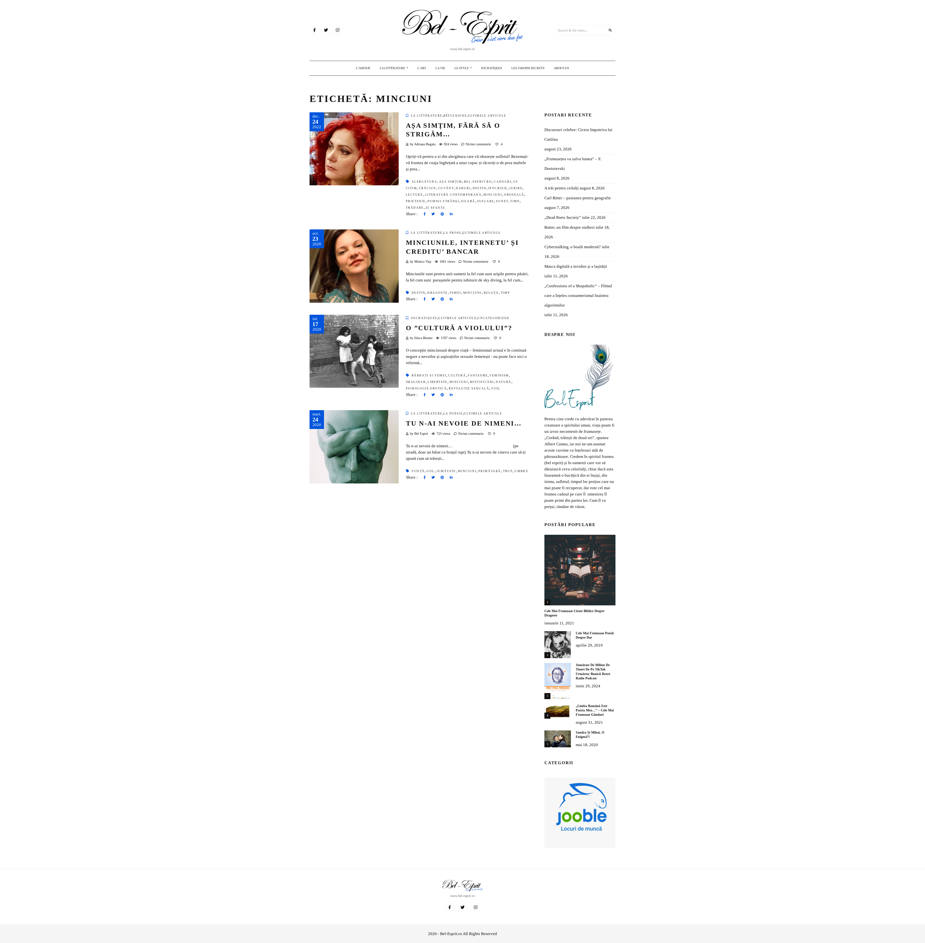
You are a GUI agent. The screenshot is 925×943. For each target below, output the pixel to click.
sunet (502, 201)
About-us (561, 68)
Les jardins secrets (527, 68)
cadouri (502, 181)
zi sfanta (435, 207)
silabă (468, 201)
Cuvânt (446, 188)
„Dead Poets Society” (562, 217)
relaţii (491, 292)
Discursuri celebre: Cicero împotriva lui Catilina (578, 134)
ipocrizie (498, 188)
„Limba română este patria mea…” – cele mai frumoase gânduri (595, 710)
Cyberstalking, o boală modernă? (572, 247)
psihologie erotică (426, 388)
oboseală (514, 194)
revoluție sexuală (469, 388)
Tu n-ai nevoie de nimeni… (464, 423)
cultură (457, 375)
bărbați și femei (429, 375)
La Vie (440, 68)
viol (496, 388)
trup (508, 471)
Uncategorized (493, 318)
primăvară (489, 471)
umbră (521, 471)
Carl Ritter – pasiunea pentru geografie (577, 198)
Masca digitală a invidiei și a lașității (575, 266)
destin (479, 188)
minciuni (492, 194)
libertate (438, 382)
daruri (463, 188)
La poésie (453, 413)
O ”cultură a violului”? (459, 328)
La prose (452, 232)
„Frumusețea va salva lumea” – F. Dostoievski (572, 164)
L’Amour (363, 68)
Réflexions (455, 115)
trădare (415, 207)
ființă (418, 471)
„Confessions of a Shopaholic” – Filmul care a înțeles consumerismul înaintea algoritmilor (578, 296)
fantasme (478, 375)
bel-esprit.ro (478, 181)
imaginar (416, 382)
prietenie (416, 201)
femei (455, 292)
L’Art (421, 68)
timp (515, 201)
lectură (414, 194)
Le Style (462, 68)
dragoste (437, 292)
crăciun (427, 188)
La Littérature (393, 68)
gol (430, 471)
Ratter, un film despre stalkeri (569, 227)
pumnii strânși (443, 201)
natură (503, 382)
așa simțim (450, 181)
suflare (485, 201)
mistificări (482, 382)
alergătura (424, 181)
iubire (515, 188)
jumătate (446, 471)
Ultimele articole (487, 115)
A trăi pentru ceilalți (561, 188)
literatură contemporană (453, 194)
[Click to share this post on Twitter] (433, 214)
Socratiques (491, 68)
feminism (499, 375)
